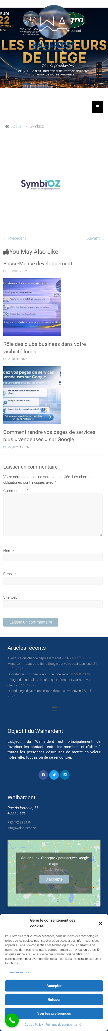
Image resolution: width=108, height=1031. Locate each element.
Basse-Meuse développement (37, 264)
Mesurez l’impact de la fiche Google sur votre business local (50, 664)
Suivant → (95, 238)
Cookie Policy (34, 1024)
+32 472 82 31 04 (20, 822)
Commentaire (15, 490)
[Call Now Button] (12, 1020)
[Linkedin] (65, 775)
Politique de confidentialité (63, 1024)
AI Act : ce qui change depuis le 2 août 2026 (38, 658)
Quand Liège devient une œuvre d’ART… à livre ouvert (44, 691)
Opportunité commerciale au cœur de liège (38, 674)
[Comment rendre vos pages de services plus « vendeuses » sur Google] (32, 369)
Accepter (54, 985)
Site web (10, 597)
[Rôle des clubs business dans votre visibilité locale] (32, 281)
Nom (8, 551)
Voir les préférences (54, 1013)
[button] (100, 923)
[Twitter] (54, 775)
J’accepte (54, 879)
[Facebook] (43, 775)
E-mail (9, 574)
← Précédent (14, 238)
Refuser (54, 999)
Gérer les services (19, 972)
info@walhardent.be (22, 828)
